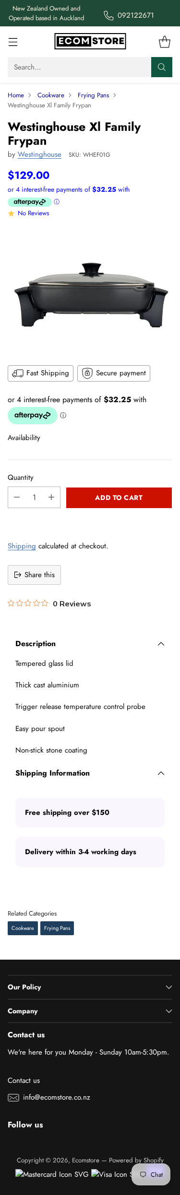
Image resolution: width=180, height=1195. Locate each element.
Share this (39, 574)
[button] (90, 518)
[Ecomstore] (90, 41)
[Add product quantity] (51, 497)
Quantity (21, 477)
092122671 (136, 15)
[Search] (161, 67)
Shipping (22, 546)
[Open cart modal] (164, 42)
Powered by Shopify (136, 1160)
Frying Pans (93, 95)
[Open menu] (13, 42)
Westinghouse (39, 154)
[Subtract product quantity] (16, 497)
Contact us (24, 1080)
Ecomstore (85, 1160)
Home (16, 95)
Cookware (50, 95)
